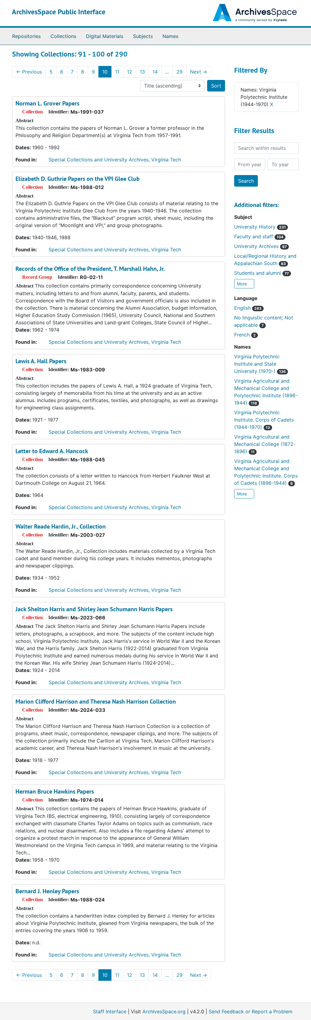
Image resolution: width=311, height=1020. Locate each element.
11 (117, 72)
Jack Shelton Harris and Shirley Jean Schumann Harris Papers (94, 609)
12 (129, 72)
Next (198, 72)
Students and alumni (261, 273)
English (247, 308)
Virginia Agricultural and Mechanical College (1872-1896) (265, 444)
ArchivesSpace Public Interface (58, 11)
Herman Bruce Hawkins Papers (54, 791)
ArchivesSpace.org (164, 1011)
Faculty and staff (258, 236)
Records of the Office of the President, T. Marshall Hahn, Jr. (90, 269)
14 (155, 72)
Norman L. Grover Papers (47, 103)
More (242, 283)
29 (179, 72)
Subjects (143, 36)
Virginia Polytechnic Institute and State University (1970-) (260, 363)
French (245, 335)
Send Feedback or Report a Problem (250, 1011)
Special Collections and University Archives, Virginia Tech (115, 160)
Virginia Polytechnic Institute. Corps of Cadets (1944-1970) (264, 419)
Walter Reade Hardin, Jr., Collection (60, 526)
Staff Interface (109, 1011)
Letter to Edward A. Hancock (51, 451)
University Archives (260, 246)
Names (170, 36)
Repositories (26, 36)
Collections (63, 36)
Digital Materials (104, 36)
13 (142, 72)
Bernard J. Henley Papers (47, 891)
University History (260, 227)
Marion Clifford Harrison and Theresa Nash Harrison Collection (95, 701)
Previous (29, 72)
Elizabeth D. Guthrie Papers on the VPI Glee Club (77, 179)
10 (105, 72)
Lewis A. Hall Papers (40, 361)
